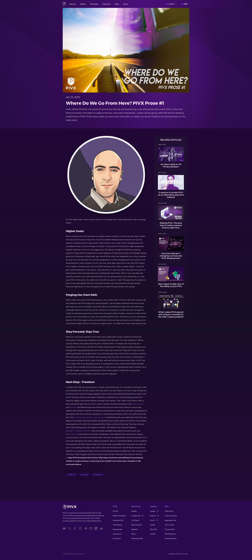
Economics (117, 538)
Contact (153, 534)
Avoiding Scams (170, 538)
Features (72, 4)
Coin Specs (135, 520)
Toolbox (153, 511)
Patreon (73, 407)
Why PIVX (153, 529)
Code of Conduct (171, 516)
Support (153, 516)
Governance (117, 534)
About (125, 4)
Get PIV (115, 511)
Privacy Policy (170, 529)
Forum (152, 520)
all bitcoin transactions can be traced (90, 417)
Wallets (83, 4)
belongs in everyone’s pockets (78, 431)
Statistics (134, 529)
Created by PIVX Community (178, 554)
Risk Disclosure (170, 534)
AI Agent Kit (135, 516)
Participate (94, 4)
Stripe (134, 404)
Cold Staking (117, 525)
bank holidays (72, 434)
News (117, 4)
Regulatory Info (170, 520)
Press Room (169, 511)
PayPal (140, 404)
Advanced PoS (118, 520)
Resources (106, 4)
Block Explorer (136, 525)
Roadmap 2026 (137, 538)
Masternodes (117, 529)
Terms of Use (169, 525)
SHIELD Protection (119, 516)
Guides (152, 525)
